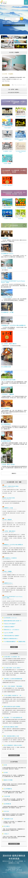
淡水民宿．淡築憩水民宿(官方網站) (10, 486)
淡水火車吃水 (7, 826)
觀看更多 (14, 473)
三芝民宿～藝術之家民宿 (7, 464)
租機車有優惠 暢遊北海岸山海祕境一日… (13, 620)
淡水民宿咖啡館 (16, 21)
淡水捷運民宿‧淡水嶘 (7, 312)
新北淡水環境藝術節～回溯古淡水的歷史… (13, 745)
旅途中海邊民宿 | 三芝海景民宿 (9, 558)
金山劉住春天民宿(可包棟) (8, 380)
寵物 (21, 21)
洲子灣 (5, 765)
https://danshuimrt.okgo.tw (20, 85)
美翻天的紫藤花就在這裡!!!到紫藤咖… (12, 706)
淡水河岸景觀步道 (8, 788)
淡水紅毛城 (6, 811)
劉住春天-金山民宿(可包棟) (8, 498)
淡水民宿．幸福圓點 (14, 52)
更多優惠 (14, 647)
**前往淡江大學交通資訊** (10, 623)
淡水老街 (6, 772)
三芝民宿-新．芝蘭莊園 (7, 394)
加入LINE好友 (19, 870)
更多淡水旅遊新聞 (14, 755)
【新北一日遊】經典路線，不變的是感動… (13, 686)
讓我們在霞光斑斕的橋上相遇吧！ (11, 726)
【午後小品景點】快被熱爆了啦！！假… (13, 695)
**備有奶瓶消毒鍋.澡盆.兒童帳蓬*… (12, 635)
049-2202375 (12, 870)
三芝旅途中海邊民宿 (6, 297)
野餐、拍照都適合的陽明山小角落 (11, 736)
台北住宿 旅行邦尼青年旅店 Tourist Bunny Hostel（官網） (13, 281)
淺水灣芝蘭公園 (7, 803)
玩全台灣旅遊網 (12, 868)
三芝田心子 (6, 833)
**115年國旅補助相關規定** (10, 641)
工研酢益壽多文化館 (8, 818)
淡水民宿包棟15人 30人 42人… (11, 617)
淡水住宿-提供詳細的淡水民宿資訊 (3, 2)
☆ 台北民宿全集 (6, 25)
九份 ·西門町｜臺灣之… (14, 89)
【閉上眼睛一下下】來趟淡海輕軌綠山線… (13, 717)
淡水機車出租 (8, 23)
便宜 (23, 21)
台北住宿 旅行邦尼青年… (14, 92)
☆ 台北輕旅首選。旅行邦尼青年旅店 (17, 25)
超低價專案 (9, 21)
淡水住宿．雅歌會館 (7, 519)
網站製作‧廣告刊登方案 (17, 869)
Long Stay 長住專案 (8, 632)
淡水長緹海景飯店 (6, 424)
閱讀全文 (6, 85)
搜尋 (21, 18)
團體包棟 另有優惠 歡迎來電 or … (11, 638)
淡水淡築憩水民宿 (6, 367)
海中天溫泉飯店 (5, 408)
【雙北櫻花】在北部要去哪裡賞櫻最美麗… (13, 678)
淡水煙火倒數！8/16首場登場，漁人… (12, 656)
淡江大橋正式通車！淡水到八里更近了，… (13, 667)
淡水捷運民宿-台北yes (7, 253)
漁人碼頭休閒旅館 (6, 441)
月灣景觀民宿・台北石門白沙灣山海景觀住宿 (13, 325)
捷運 (12, 21)
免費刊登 (9, 869)
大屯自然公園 (7, 796)
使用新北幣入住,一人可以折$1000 (11, 629)
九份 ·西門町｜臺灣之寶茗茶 (8, 344)
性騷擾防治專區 (21, 641)
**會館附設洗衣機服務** (9, 626)
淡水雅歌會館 (4, 238)
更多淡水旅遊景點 (14, 843)
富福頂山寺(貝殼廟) (8, 780)
